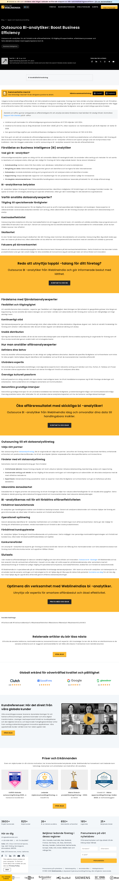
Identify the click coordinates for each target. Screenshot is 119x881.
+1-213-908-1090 (7, 840)
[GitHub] (24, 856)
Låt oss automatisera (103, 2)
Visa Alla (59, 806)
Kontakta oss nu (59, 283)
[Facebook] (3, 856)
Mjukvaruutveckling (66, 7)
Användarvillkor (84, 868)
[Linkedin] (11, 856)
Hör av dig (7, 833)
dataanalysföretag (26, 452)
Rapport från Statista (12, 115)
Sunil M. (12, 58)
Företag (52, 7)
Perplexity (111, 93)
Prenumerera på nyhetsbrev (53, 868)
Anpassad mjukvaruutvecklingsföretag (77, 871)
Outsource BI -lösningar (88, 560)
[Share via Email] (113, 61)
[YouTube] (19, 856)
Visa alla (59, 654)
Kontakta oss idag (59, 425)
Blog (2, 20)
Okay (7, 870)
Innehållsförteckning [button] (39, 77)
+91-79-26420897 (22, 840)
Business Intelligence (10, 46)
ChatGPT (99, 93)
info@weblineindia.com (9, 837)
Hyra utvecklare (83, 7)
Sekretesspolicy (71, 868)
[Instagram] (15, 856)
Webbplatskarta (97, 868)
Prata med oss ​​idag (59, 601)
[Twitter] (7, 856)
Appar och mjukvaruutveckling (18, 20)
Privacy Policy (14, 866)
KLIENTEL (95, 7)
